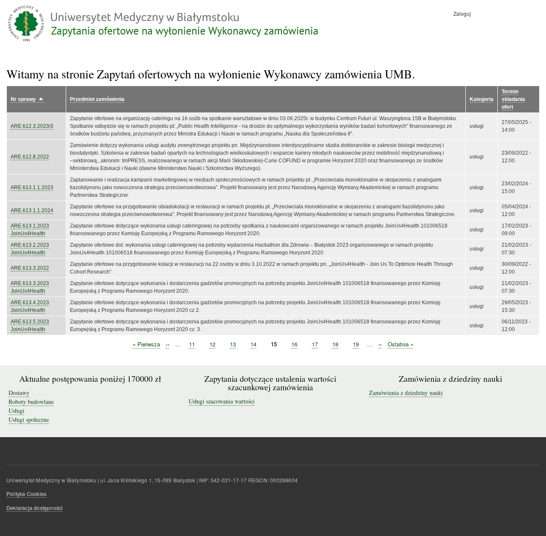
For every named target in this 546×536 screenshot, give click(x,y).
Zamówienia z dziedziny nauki (406, 393)
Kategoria (482, 99)
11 (192, 344)
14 (253, 344)
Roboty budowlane (31, 402)
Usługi (16, 410)
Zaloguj (462, 13)
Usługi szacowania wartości (222, 401)
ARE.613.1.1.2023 (32, 187)
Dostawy (19, 393)
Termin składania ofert (513, 99)
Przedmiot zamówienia (97, 99)
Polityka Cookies (26, 493)
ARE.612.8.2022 (30, 157)
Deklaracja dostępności (34, 507)
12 (212, 344)
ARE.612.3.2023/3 (32, 126)
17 (315, 344)
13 (233, 344)
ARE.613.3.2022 (30, 268)
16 (294, 344)
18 (335, 344)
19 (356, 344)
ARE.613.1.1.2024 (32, 210)
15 (274, 344)
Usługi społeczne (29, 419)
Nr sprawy (27, 99)
